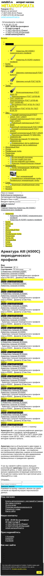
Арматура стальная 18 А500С (13, 344)
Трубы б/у (9, 155)
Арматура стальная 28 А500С (13, 392)
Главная (4, 208)
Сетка (7, 182)
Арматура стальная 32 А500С (13, 404)
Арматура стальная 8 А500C (13, 286)
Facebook (9, 541)
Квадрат (8, 189)
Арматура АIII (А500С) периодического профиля (18, 209)
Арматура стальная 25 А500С (13, 380)
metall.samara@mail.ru (10, 17)
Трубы (8, 85)
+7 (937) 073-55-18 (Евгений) (17, 32)
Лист (7, 113)
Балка (7, 64)
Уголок (8, 149)
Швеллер (9, 66)
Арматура (9, 44)
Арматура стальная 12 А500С (13, 308)
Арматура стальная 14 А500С (13, 320)
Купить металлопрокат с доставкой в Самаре (24, 501)
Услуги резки (10, 505)
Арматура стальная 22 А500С (13, 368)
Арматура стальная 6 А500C (13, 273)
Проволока (10, 153)
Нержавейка (10, 165)
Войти (3, 195)
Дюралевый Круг (12, 147)
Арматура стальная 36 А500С (13, 417)
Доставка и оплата (13, 503)
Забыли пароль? (8, 204)
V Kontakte (9, 537)
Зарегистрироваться (14, 195)
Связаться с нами (12, 509)
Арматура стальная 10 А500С (13, 296)
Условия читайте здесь (19, 569)
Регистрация (21, 197)
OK (39, 572)
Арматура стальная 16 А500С (13, 332)
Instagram (9, 539)
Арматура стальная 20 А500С (13, 356)
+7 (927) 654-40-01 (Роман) (16, 30)
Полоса (8, 187)
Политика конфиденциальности (18, 507)
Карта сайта (10, 511)
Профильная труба (13, 151)
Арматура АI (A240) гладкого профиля (26, 220)
